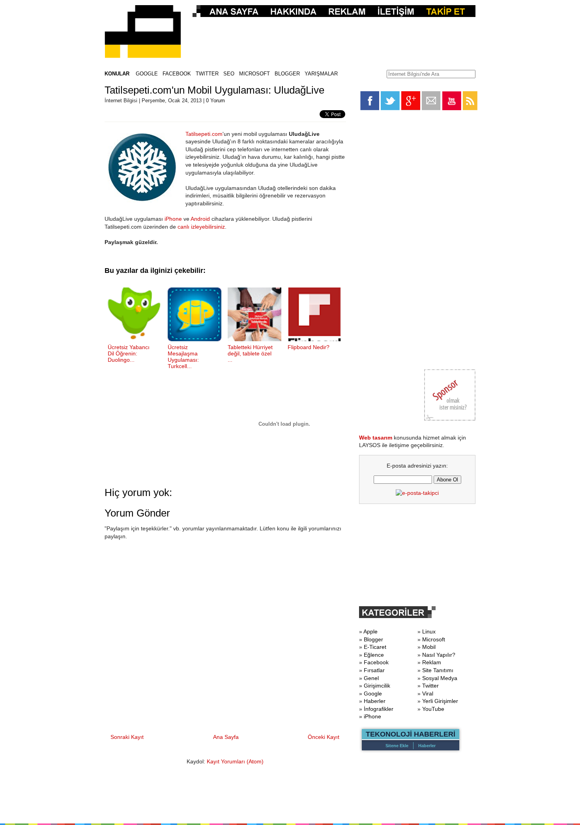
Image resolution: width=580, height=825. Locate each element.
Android (200, 219)
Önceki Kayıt (323, 737)
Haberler (427, 745)
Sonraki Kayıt (127, 737)
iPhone (173, 219)
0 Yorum (215, 100)
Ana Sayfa (226, 737)
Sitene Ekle (396, 745)
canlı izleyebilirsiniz (201, 227)
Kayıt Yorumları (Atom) (235, 761)
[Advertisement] (331, 38)
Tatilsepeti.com (204, 134)
